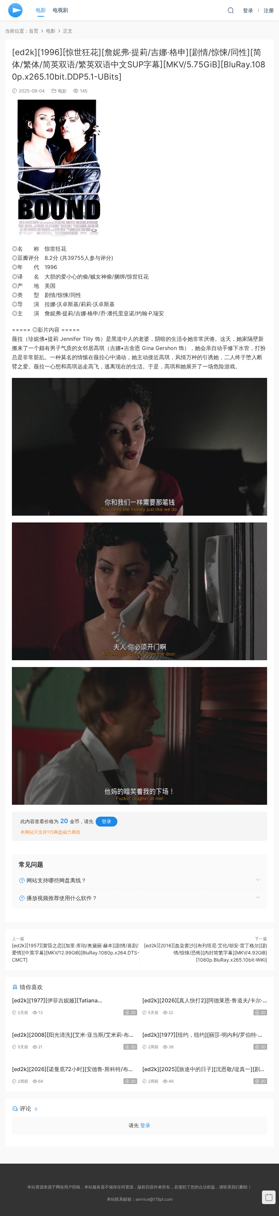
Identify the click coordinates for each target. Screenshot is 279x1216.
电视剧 (60, 10)
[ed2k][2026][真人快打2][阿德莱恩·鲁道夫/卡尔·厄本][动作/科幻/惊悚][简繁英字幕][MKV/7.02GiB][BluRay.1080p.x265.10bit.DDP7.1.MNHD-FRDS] (203, 1001)
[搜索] (230, 10)
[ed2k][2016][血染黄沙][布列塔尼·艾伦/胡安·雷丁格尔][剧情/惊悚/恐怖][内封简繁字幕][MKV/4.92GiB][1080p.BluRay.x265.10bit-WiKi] (205, 953)
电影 (41, 10)
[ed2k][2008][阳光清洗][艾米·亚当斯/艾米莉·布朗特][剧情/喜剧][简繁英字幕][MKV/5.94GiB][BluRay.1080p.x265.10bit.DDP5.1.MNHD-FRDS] (74, 1035)
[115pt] (15, 10)
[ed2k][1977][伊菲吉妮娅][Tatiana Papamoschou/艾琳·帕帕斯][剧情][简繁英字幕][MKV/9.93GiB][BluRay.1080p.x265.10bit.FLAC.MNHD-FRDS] (71, 1001)
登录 (106, 821)
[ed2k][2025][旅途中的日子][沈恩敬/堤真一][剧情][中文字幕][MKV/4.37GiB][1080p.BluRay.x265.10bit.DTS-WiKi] (201, 1070)
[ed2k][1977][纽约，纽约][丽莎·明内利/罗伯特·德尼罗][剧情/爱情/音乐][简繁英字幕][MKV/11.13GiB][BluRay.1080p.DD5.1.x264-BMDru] (204, 1035)
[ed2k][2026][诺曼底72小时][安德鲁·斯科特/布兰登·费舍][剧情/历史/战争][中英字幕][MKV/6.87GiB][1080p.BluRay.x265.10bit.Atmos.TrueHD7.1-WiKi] (73, 1070)
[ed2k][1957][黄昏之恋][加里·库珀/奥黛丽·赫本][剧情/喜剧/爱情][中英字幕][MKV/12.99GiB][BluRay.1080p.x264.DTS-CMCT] (75, 953)
